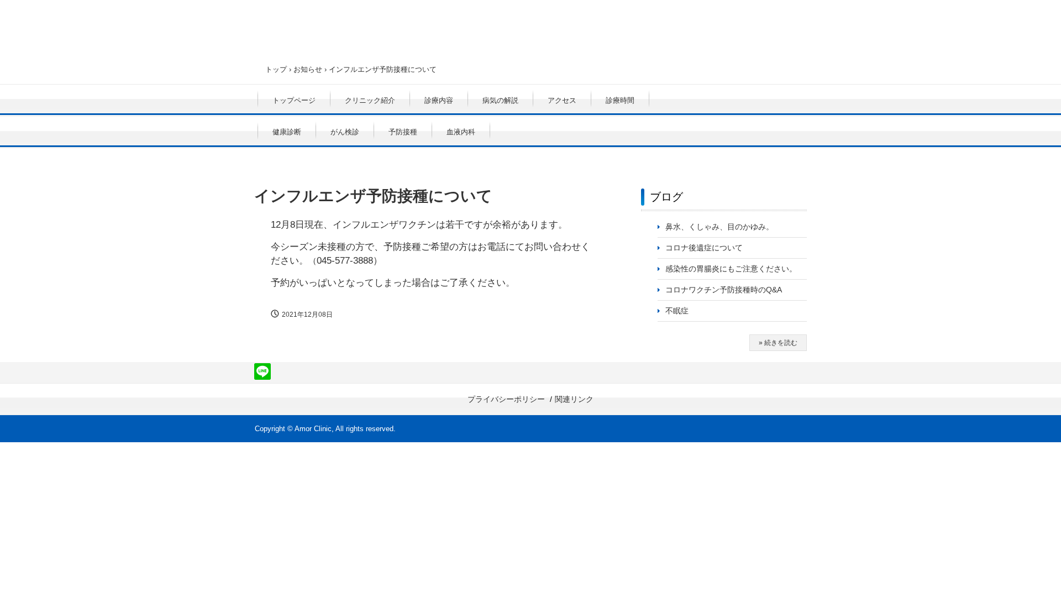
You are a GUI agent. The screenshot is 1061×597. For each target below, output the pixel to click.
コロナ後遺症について (704, 247)
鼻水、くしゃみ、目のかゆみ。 (719, 226)
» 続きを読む (778, 343)
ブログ (666, 197)
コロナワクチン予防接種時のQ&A (723, 289)
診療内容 (438, 100)
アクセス (562, 100)
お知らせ (307, 69)
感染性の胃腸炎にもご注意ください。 (731, 268)
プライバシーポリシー (506, 399)
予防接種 (402, 132)
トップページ (294, 100)
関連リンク (574, 399)
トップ (276, 69)
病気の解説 (500, 100)
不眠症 (677, 310)
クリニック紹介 (370, 100)
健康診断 (286, 132)
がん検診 (344, 132)
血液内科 (461, 132)
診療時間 (620, 100)
